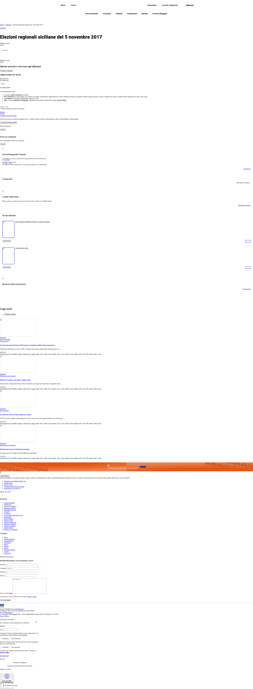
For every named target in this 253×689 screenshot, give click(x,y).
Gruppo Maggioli (9, 503)
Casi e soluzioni (151, 18)
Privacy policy (8, 485)
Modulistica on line (10, 510)
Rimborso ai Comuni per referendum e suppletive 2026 (15, 380)
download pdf (4, 656)
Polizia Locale (8, 520)
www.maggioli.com (17, 609)
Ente (1, 575)
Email (2, 572)
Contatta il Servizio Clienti (8, 116)
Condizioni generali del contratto (14, 486)
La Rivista (7, 513)
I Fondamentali (136, 18)
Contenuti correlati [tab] (10, 314)
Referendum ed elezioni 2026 (172, 18)
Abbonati (143, 467)
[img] (36, 622)
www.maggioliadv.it (6, 612)
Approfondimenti (9, 539)
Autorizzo (5, 638)
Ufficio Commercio (10, 522)
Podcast (6, 546)
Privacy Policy (4, 616)
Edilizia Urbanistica (10, 524)
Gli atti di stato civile (21, 248)
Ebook (6, 548)
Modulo (2, 112)
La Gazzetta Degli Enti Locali (13, 515)
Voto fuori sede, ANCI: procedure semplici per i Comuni (15, 414)
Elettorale (8, 25)
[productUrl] (8, 237)
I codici (6, 551)
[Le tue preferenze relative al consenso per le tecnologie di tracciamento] (10, 685)
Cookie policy (8, 483)
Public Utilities (8, 519)
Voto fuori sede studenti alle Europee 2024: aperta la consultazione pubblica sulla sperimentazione (27, 345)
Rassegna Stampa (9, 550)
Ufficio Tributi (8, 528)
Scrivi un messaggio (6, 593)
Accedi (3, 129)
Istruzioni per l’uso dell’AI (12, 488)
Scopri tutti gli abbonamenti (8, 122)
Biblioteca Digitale (10, 508)
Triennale (9, 71)
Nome (2, 564)
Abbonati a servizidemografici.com (15, 481)
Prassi (6, 544)
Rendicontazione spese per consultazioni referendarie (15, 449)
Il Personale (7, 517)
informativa (23, 635)
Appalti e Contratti (10, 526)
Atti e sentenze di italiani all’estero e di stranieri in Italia (32, 222)
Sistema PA (7, 504)
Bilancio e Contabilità (10, 529)
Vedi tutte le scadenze (243, 183)
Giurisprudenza (9, 541)
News (6, 537)
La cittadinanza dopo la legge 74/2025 (112, 18)
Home (2, 25)
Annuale (3, 71)
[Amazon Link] (248, 241)
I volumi (6, 512)
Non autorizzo (15, 638)
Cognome (3, 568)
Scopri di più (7, 159)
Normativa (7, 543)
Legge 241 (7, 553)
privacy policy (32, 596)
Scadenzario (132, 14)
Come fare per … (87, 18)
